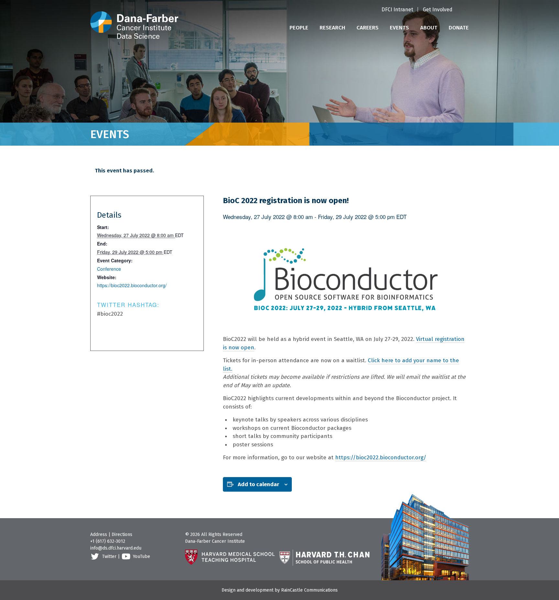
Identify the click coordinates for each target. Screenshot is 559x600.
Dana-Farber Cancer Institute (215, 541)
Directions (122, 534)
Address (98, 534)
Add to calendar (258, 484)
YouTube (141, 556)
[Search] (465, 9)
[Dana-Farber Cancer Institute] (134, 19)
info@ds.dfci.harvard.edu (115, 548)
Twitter (109, 556)
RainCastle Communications (309, 590)
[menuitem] (397, 10)
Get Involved (438, 9)
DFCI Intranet (397, 9)
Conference (109, 269)
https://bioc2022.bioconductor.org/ (380, 457)
